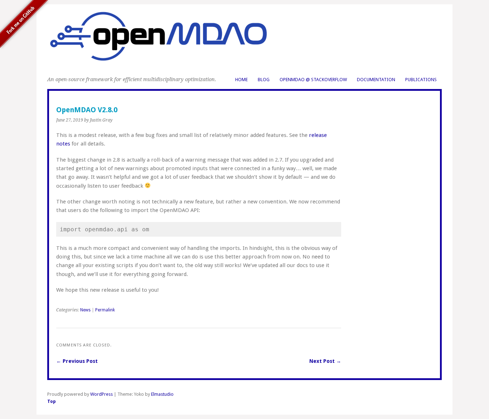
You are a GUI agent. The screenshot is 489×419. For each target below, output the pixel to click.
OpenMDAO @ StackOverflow (313, 79)
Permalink (105, 309)
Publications (421, 79)
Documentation (376, 79)
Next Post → (325, 361)
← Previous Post (77, 361)
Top (51, 401)
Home (241, 79)
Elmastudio (162, 394)
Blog (264, 79)
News (85, 309)
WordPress (101, 394)
